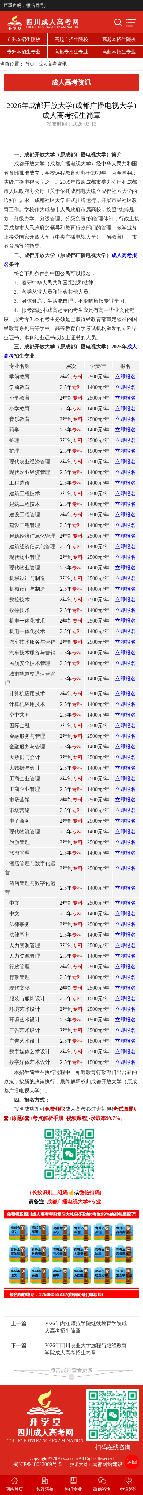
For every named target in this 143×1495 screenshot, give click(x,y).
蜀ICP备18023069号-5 (37, 1464)
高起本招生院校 (119, 39)
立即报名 (125, 377)
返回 (132, 1462)
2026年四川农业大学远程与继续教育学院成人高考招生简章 (86, 1349)
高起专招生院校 (71, 39)
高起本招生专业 (119, 52)
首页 (29, 64)
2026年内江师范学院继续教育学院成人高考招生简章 (86, 1327)
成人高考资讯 (52, 64)
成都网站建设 (107, 1464)
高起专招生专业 (71, 52)
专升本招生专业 (23, 52)
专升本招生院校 (23, 39)
